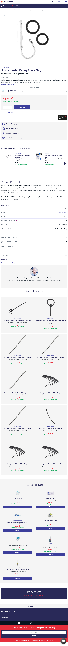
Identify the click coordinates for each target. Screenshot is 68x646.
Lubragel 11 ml (12, 90)
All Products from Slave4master (34, 595)
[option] (19, 159)
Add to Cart (22, 107)
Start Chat (34, 284)
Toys (9, 10)
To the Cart (17, 507)
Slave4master (5, 67)
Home (2, 10)
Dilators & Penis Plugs (18, 10)
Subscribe (34, 636)
